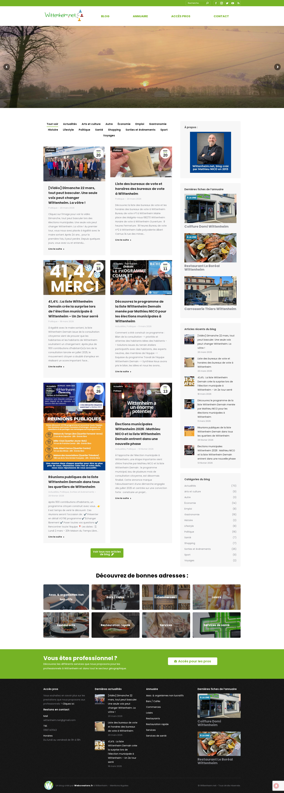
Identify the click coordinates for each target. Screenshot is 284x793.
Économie (124, 124)
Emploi (139, 124)
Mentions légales (119, 785)
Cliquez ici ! (142, 88)
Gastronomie (157, 124)
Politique (84, 129)
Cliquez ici (68, 703)
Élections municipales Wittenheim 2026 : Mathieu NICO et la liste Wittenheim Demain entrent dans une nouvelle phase (138, 434)
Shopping (114, 129)
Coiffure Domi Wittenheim (206, 226)
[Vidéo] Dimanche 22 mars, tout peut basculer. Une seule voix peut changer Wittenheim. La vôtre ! (72, 195)
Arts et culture (91, 124)
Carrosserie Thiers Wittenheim (210, 309)
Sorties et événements (140, 129)
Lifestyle (68, 129)
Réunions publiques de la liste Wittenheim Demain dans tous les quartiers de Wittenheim (74, 482)
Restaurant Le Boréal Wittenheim (202, 268)
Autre (109, 124)
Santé (99, 129)
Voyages (109, 135)
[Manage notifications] (276, 785)
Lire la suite (55, 248)
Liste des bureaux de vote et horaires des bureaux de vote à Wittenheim (140, 189)
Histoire (53, 129)
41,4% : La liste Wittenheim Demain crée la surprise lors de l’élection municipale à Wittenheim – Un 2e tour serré (73, 309)
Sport (164, 129)
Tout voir (52, 124)
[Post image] (189, 339)
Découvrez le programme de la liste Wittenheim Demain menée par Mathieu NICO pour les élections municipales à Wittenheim (140, 311)
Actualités (70, 124)
